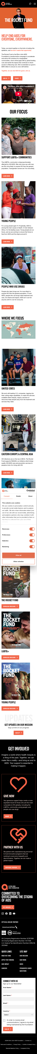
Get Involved (7, 907)
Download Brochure (9, 606)
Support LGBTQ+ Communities (17, 157)
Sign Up (17, 733)
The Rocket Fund (10, 600)
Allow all (18, 555)
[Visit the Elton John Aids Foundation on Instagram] (3, 913)
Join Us (5, 78)
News (21, 964)
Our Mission (24, 956)
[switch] (32, 534)
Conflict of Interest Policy (28, 1044)
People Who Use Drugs (13, 287)
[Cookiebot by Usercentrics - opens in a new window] (26, 491)
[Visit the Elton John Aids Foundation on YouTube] (14, 913)
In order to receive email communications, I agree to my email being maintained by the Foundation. (20, 1022)
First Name (7, 987)
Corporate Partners (11, 867)
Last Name (7, 995)
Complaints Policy (25, 1048)
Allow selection (18, 561)
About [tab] (30, 496)
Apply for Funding (8, 960)
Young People (9, 221)
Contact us (28, 1040)
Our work (23, 960)
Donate (17, 78)
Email (5, 1003)
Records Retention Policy (12, 1048)
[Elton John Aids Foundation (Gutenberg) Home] (6, 4)
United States (8, 389)
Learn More (6, 176)
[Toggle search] (30, 4)
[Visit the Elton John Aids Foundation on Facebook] (6, 913)
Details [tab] (18, 496)
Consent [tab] (6, 496)
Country (6, 1011)
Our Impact (5, 964)
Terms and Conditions (6, 1044)
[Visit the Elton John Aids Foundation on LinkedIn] (10, 913)
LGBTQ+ (5, 651)
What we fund (6, 956)
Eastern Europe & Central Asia (17, 454)
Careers (4, 968)
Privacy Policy (17, 1044)
